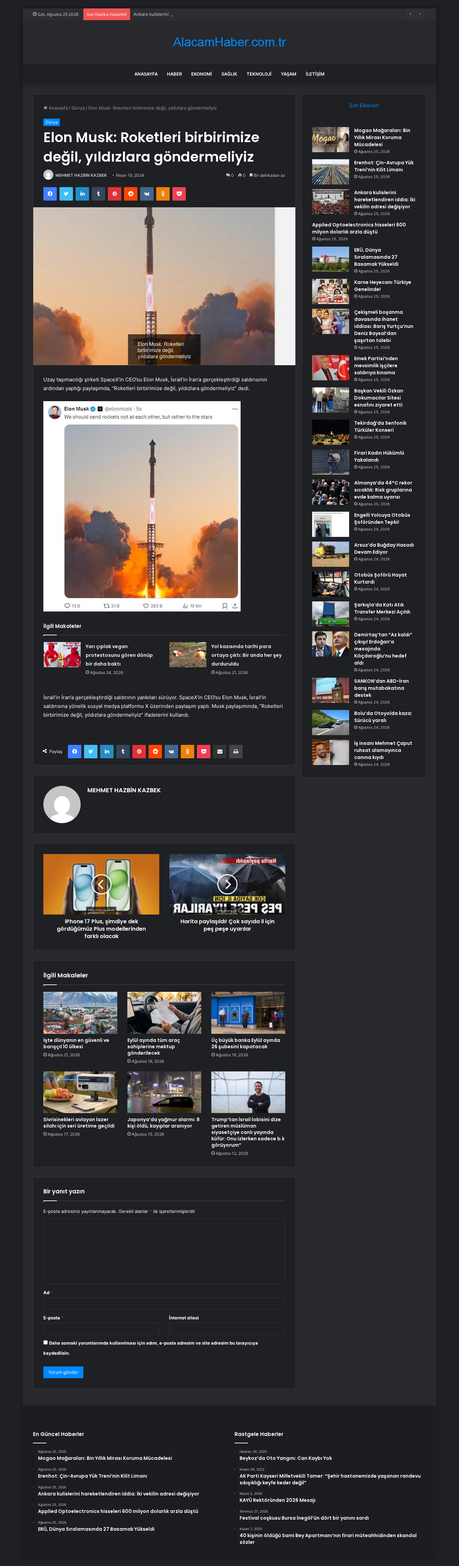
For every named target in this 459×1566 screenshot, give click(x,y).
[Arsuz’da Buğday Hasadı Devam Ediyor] (330, 554)
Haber (174, 74)
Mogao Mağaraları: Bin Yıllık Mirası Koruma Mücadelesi (382, 137)
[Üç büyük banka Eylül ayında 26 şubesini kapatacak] (248, 1012)
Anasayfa (146, 74)
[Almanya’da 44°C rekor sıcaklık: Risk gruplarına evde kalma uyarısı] (330, 492)
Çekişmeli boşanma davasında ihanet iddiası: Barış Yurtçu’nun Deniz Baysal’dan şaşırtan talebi (383, 326)
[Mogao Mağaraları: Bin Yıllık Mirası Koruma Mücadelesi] (330, 139)
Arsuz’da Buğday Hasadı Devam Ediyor (384, 548)
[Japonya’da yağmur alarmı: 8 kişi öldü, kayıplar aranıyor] (164, 1092)
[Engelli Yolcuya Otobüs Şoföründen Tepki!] (330, 524)
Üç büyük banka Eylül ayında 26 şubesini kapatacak (245, 1043)
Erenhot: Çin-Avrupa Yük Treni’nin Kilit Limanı (384, 166)
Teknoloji (259, 74)
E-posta (53, 1317)
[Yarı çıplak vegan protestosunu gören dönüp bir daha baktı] (62, 654)
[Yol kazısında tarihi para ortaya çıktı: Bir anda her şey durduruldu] (187, 654)
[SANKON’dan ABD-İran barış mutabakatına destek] (330, 690)
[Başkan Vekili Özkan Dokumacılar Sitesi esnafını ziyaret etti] (330, 400)
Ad (48, 1292)
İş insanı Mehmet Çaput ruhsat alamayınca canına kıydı (383, 750)
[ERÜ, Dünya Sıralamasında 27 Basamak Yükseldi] (330, 259)
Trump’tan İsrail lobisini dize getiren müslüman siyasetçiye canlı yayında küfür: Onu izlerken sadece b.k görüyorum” (248, 1132)
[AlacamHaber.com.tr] (229, 42)
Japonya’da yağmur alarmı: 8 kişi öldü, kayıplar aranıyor (163, 1122)
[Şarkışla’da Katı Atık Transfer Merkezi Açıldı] (330, 614)
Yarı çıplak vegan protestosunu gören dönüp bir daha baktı (119, 655)
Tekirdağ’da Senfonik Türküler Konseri (380, 426)
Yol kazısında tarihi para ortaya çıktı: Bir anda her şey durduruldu (246, 655)
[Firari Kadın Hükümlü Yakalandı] (330, 462)
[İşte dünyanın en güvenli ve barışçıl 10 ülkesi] (80, 1012)
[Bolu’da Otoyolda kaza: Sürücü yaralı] (330, 722)
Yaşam (288, 74)
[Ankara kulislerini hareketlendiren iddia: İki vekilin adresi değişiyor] (330, 201)
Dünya (78, 108)
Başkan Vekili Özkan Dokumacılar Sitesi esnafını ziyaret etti (378, 397)
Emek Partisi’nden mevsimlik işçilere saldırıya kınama (376, 365)
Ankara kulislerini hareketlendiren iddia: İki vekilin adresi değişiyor (201, 14)
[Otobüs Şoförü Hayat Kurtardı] (330, 584)
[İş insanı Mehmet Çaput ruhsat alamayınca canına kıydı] (330, 752)
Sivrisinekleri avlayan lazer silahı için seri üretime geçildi (79, 1122)
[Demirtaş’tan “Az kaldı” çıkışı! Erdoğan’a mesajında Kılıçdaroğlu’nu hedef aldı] (330, 644)
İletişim (315, 74)
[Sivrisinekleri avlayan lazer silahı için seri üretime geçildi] (80, 1092)
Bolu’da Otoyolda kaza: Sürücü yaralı (383, 717)
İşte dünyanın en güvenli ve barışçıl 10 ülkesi (76, 1043)
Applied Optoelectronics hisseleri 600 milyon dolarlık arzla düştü (359, 228)
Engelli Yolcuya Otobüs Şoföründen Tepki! (382, 518)
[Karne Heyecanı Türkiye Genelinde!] (330, 291)
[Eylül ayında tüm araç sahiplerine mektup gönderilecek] (164, 1012)
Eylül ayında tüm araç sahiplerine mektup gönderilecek (153, 1046)
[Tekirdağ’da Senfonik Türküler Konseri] (330, 432)
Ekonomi (201, 74)
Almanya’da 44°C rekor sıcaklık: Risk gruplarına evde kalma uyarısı (383, 489)
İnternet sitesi (184, 1317)
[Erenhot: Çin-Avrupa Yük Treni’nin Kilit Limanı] (330, 171)
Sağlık (229, 74)
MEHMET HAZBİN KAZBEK (81, 175)
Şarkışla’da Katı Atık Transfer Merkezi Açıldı (382, 608)
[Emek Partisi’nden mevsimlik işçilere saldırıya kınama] (330, 367)
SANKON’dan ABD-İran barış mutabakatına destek (381, 688)
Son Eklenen (364, 105)
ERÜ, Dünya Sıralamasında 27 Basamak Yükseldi (376, 257)
